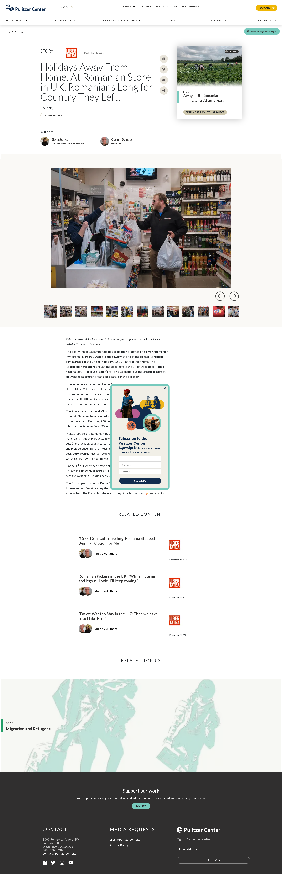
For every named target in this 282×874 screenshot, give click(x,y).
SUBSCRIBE (140, 480)
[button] (140, 443)
